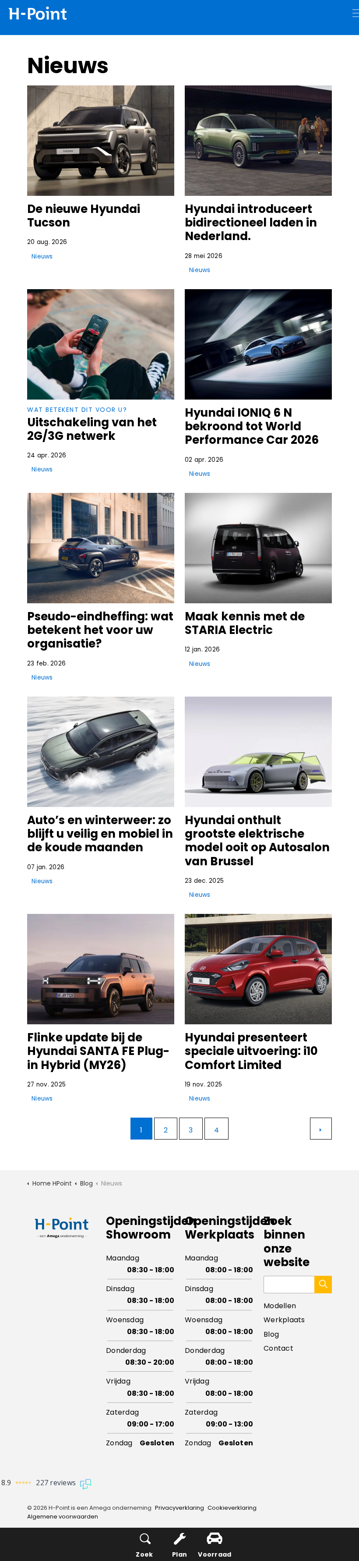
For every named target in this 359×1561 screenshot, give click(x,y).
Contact (278, 1348)
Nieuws (42, 256)
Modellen (280, 1306)
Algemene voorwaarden (62, 1516)
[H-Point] (38, 13)
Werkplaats (284, 1320)
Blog (271, 1334)
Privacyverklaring (179, 1508)
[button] (323, 1284)
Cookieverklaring (232, 1508)
